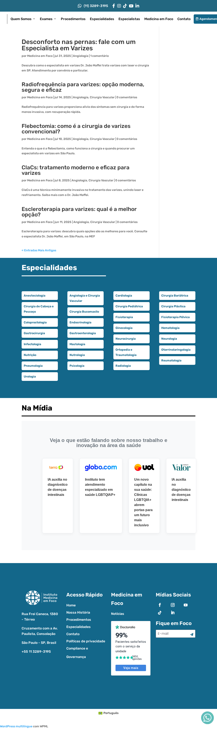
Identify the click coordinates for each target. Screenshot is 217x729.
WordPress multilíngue (16, 726)
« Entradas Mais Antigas (39, 250)
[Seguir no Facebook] (160, 605)
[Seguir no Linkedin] (173, 612)
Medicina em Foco (158, 19)
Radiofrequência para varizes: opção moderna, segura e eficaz (83, 87)
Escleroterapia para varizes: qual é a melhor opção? (79, 212)
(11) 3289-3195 (96, 6)
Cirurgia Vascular (102, 97)
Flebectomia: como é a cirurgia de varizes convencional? (76, 129)
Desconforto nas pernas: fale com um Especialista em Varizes (79, 45)
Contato (184, 19)
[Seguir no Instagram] (173, 605)
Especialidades (102, 19)
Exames (46, 19)
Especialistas (129, 19)
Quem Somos (21, 19)
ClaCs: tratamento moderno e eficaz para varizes (75, 170)
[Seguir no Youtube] (185, 605)
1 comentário (99, 56)
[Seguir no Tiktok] (160, 612)
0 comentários (127, 97)
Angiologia (80, 56)
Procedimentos (73, 19)
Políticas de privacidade (85, 641)
